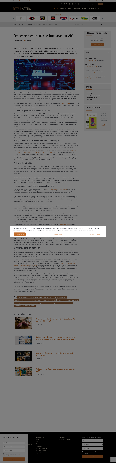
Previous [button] (14, 18)
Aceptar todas (20, 234)
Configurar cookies (95, 234)
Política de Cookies (58, 234)
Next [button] (102, 18)
